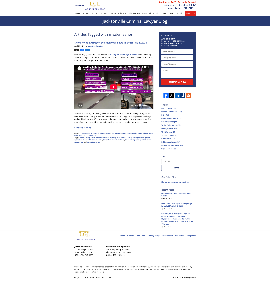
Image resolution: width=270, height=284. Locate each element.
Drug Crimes (168, 108)
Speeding (99, 140)
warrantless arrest (93, 142)
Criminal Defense (104, 133)
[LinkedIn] (177, 95)
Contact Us (190, 13)
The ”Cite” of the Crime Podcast (141, 13)
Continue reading (82, 127)
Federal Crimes (169, 122)
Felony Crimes (116, 133)
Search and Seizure (171, 111)
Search (177, 168)
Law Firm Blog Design (184, 277)
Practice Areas (110, 13)
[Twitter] (171, 95)
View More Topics (168, 149)
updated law (78, 142)
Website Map (167, 235)
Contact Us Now (177, 82)
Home (77, 13)
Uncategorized (91, 135)
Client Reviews (161, 13)
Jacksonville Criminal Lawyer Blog (89, 5)
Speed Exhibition (89, 140)
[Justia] (182, 95)
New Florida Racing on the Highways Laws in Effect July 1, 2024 (110, 42)
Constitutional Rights (89, 133)
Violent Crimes (169, 135)
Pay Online (180, 13)
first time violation (102, 138)
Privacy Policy (153, 235)
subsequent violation (143, 140)
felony (82, 138)
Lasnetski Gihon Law (102, 277)
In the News (122, 13)
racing (130, 138)
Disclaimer (140, 235)
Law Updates (127, 133)
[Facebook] (166, 95)
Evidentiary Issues (170, 142)
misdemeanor (122, 138)
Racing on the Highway (141, 138)
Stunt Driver (119, 140)
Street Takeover (109, 140)
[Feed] (188, 95)
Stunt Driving (130, 140)
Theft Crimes (168, 132)
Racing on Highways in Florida (124, 54)
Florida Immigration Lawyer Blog (175, 182)
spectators (78, 140)
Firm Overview (96, 13)
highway (113, 138)
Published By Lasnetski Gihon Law (177, 5)
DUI (165, 115)
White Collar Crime (170, 125)
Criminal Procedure (171, 118)
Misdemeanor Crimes (140, 133)
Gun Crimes (168, 139)
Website (85, 13)
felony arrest (90, 138)
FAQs (171, 13)
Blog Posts (191, 235)
